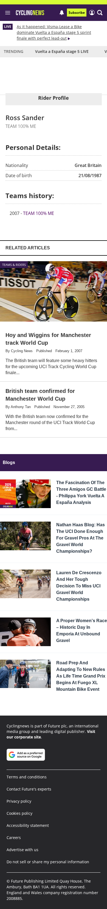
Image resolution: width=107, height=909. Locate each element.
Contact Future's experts (29, 789)
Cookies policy (19, 813)
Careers (14, 837)
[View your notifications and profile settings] (61, 12)
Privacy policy (19, 801)
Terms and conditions (27, 776)
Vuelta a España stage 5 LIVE (62, 51)
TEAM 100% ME (38, 213)
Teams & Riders (14, 265)
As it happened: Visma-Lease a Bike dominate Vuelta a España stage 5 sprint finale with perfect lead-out (54, 32)
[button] (100, 12)
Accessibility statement (28, 825)
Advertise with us (22, 849)
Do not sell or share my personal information (48, 861)
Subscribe (77, 12)
